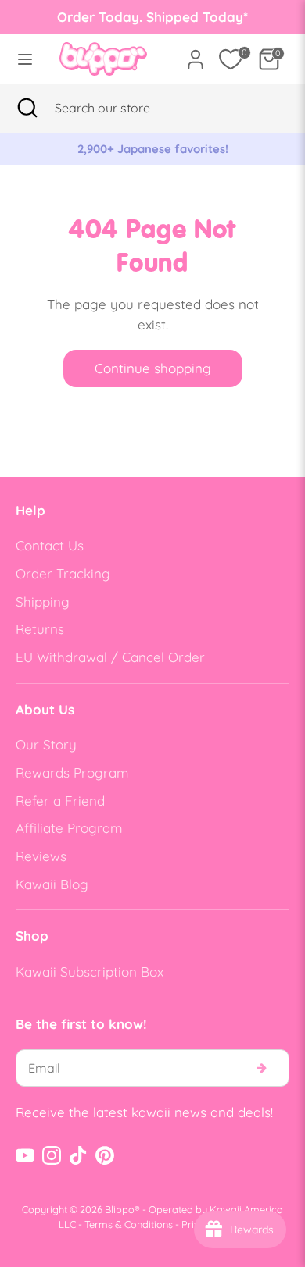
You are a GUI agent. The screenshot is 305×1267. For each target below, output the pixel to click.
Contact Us (50, 545)
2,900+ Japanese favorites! (152, 148)
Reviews (41, 856)
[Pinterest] (104, 1155)
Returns (40, 629)
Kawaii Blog (52, 884)
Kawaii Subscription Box (89, 971)
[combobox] (121, 107)
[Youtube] (25, 1155)
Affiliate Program (69, 828)
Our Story (46, 744)
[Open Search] (27, 107)
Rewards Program (72, 772)
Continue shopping (153, 368)
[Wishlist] (231, 59)
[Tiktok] (78, 1155)
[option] (152, 149)
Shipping (43, 601)
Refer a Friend (60, 800)
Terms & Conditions (128, 1224)
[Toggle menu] (25, 59)
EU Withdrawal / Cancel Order (110, 657)
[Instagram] (51, 1155)
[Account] (195, 53)
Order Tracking (63, 573)
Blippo (120, 1209)
